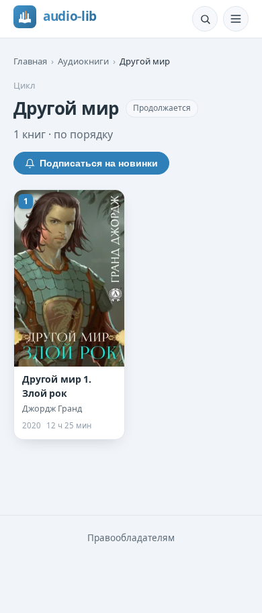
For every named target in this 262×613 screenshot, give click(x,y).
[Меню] (236, 19)
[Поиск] (205, 19)
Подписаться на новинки (99, 163)
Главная (30, 61)
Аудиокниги (83, 61)
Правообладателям (131, 538)
